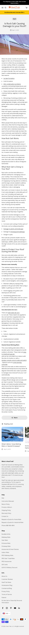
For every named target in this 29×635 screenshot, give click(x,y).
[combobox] (6, 613)
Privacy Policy (6, 591)
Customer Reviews (7, 579)
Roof (14, 19)
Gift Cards (5, 564)
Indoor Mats (5, 552)
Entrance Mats (6, 543)
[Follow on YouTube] (15, 608)
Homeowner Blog (7, 585)
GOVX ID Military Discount (9, 567)
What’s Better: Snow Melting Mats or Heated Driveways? (11, 445)
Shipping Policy (6, 510)
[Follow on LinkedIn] (19, 608)
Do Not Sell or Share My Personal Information (12, 601)
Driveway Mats (6, 546)
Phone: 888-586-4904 (8, 525)
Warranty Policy (6, 513)
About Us (4, 576)
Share (15, 418)
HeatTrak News (6, 582)
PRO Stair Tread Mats (8, 558)
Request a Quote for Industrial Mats (12, 522)
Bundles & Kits (6, 534)
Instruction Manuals (8, 501)
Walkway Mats (6, 537)
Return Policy (6, 504)
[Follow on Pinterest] (11, 608)
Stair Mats (5, 540)
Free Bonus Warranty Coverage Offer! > (14, 12)
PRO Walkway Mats (7, 555)
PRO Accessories (7, 561)
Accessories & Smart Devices (10, 549)
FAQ (3, 498)
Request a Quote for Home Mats (11, 519)
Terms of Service (7, 594)
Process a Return (7, 507)
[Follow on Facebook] (3, 608)
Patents (4, 597)
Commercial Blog (7, 588)
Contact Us (5, 516)
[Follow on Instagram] (7, 608)
